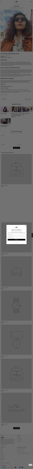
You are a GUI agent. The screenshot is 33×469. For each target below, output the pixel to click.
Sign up (16, 239)
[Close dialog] (25, 225)
